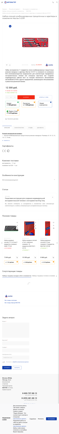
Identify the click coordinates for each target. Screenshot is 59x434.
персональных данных (19, 418)
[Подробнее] (52, 197)
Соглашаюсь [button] (51, 418)
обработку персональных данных (21, 361)
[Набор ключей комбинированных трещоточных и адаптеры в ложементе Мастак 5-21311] (35, 42)
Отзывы (30, 127)
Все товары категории (11, 300)
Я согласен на (17, 361)
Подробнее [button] (33, 418)
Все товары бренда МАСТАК (12, 302)
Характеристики (19, 127)
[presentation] (1, 242)
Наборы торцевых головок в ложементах (45, 276)
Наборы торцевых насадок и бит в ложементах (16, 276)
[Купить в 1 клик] (17, 228)
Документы (40, 127)
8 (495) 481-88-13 (29, 399)
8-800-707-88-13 (29, 394)
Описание (7, 127)
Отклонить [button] (41, 418)
